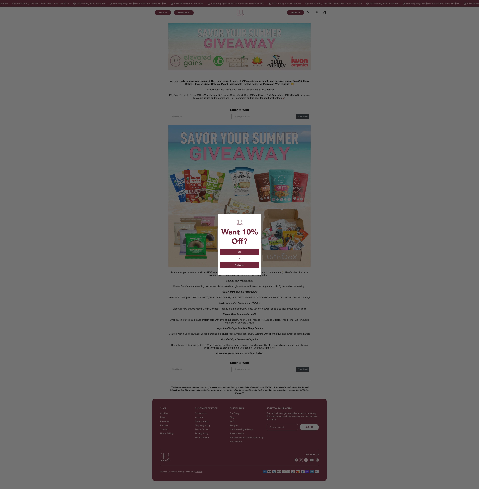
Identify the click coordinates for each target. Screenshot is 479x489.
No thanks (239, 265)
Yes (239, 252)
